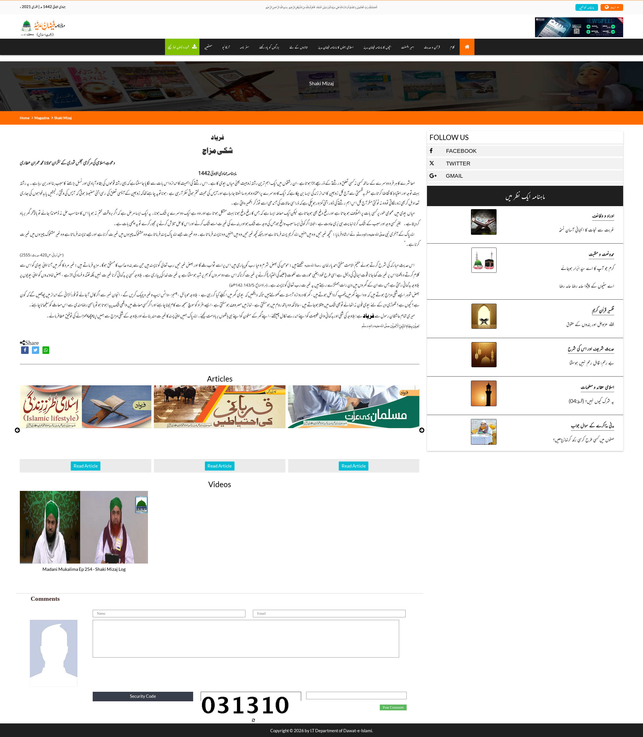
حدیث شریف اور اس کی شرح (591, 348)
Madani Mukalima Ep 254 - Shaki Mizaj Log (84, 569)
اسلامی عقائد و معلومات (597, 387)
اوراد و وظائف (603, 215)
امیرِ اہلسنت (407, 46)
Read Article (86, 466)
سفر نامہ (244, 46)
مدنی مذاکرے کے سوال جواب (592, 425)
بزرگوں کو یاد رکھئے (269, 46)
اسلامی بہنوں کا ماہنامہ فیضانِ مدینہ (335, 46)
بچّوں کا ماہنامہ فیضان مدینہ (377, 46)
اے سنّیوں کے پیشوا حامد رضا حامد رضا (586, 285)
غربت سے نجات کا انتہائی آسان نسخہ (586, 229)
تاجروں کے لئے (298, 46)
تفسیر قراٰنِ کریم (603, 310)
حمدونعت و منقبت (601, 254)
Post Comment (393, 707)
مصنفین (208, 46)
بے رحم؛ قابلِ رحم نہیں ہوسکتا (591, 362)
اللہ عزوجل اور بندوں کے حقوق (590, 324)
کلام (452, 46)
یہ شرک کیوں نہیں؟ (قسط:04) (591, 401)
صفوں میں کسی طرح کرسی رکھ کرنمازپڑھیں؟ (583, 439)
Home (24, 118)
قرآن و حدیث (432, 46)
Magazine (41, 118)
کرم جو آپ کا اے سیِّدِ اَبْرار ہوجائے (587, 268)
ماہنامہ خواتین (586, 7)
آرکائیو (226, 46)
